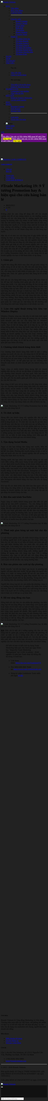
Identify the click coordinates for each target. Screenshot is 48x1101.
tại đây (20, 675)
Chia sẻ (9, 169)
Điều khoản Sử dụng (14, 1038)
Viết (2, 132)
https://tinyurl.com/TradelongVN (28, 663)
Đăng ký (9, 128)
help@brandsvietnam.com (16, 1061)
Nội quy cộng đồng (13, 1043)
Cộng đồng (10, 178)
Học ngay (7, 139)
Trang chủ (10, 175)
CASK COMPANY (6, 164)
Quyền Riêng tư (12, 1041)
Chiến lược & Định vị (14, 180)
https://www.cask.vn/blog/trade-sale (27, 669)
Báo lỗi (9, 171)
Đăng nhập (10, 126)
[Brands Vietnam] (8, 2)
